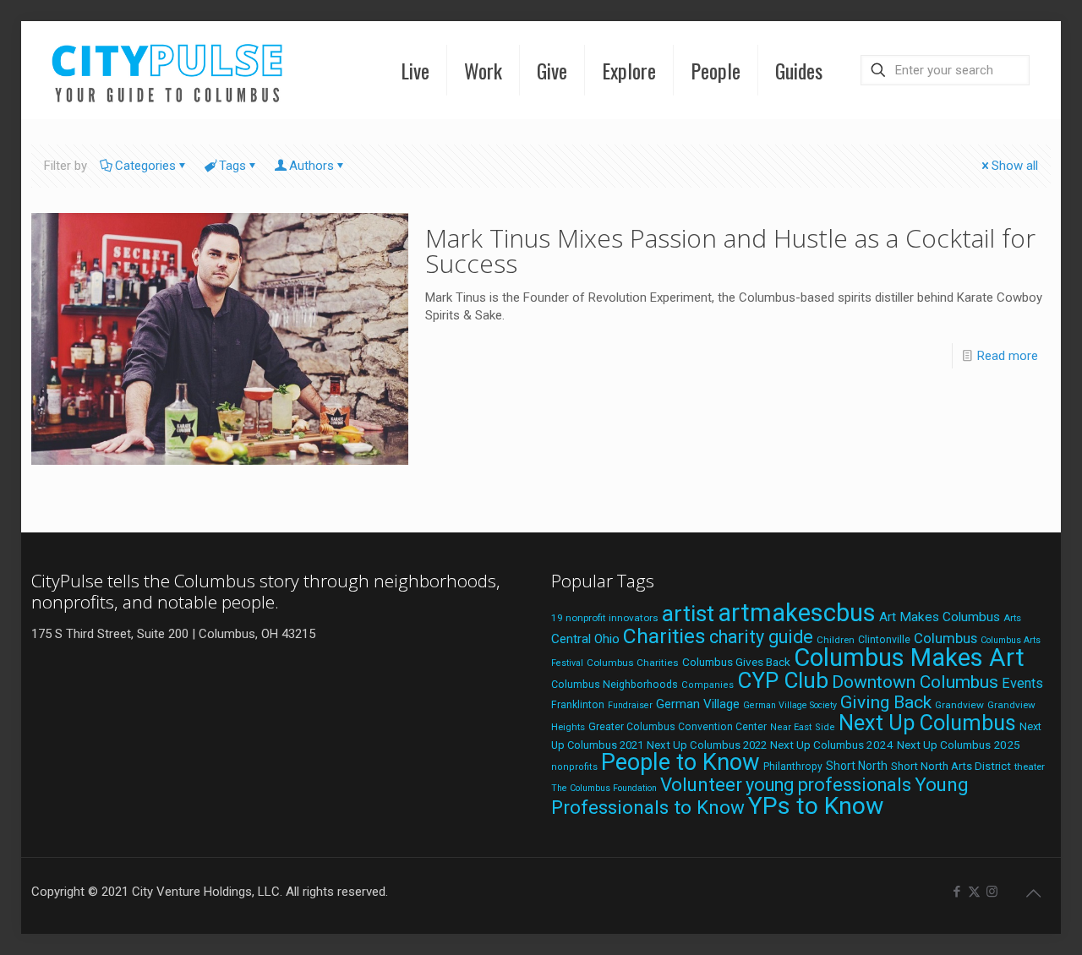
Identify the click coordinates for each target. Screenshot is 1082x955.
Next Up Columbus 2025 (958, 744)
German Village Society (790, 705)
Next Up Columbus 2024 (831, 744)
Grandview (959, 705)
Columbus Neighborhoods (614, 684)
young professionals (828, 784)
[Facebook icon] (956, 891)
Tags (232, 165)
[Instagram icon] (992, 891)
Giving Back (886, 702)
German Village (698, 704)
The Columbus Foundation (604, 788)
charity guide (761, 636)
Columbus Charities (633, 662)
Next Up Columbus (927, 723)
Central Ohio (585, 639)
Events (1022, 683)
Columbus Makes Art (909, 657)
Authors (311, 165)
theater (1029, 766)
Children (836, 640)
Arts (1012, 618)
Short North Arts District (951, 766)
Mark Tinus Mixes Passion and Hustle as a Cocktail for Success (730, 251)
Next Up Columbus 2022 (707, 745)
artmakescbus (797, 612)
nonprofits (574, 766)
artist (688, 613)
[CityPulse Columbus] (167, 69)
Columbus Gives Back (736, 661)
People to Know (680, 762)
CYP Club (782, 680)
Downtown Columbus (915, 682)
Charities (664, 636)
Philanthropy (792, 766)
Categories (145, 165)
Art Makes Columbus (939, 617)
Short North (857, 765)
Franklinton (577, 705)
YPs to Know (815, 806)
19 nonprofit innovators (604, 618)
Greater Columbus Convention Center (677, 727)
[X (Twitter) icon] (974, 891)
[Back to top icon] (1033, 893)
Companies (707, 684)
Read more (1007, 355)
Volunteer (701, 784)
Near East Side (802, 727)
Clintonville (884, 640)
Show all (1015, 165)
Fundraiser (630, 705)
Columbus (945, 638)
